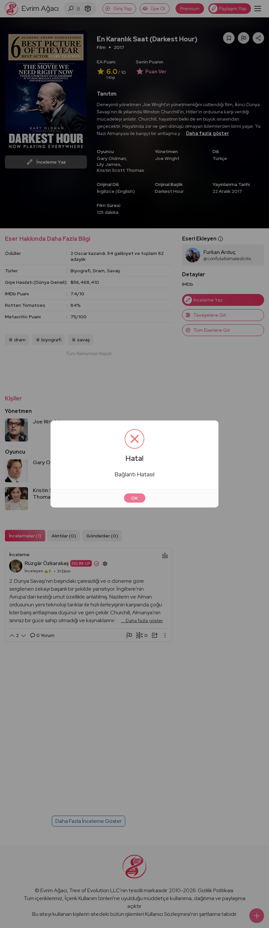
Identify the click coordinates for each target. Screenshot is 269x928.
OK (134, 498)
